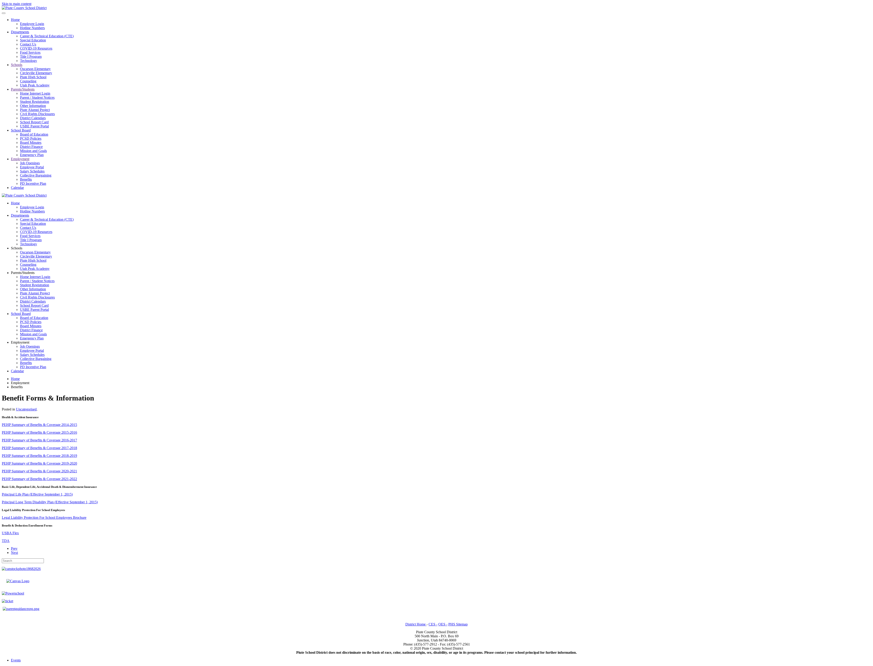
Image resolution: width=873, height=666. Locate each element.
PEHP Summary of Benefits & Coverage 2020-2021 (39, 471)
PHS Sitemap (458, 624)
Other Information (33, 106)
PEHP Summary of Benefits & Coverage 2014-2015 (39, 425)
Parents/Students (23, 89)
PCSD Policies (30, 138)
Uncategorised (26, 409)
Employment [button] (20, 342)
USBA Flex (10, 533)
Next (14, 553)
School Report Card (34, 122)
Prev (14, 548)
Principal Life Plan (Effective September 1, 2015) (37, 494)
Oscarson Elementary (35, 69)
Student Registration (34, 102)
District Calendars (33, 118)
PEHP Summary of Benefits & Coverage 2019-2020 (39, 463)
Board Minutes (30, 142)
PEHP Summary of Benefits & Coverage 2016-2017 (39, 440)
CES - (433, 624)
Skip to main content (16, 4)
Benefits (26, 179)
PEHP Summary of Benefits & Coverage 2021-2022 (39, 479)
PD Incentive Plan (33, 183)
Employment (20, 159)
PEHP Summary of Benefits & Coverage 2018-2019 (39, 456)
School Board (21, 130)
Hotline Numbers (32, 28)
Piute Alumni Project (35, 110)
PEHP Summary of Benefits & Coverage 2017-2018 (39, 448)
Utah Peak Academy (35, 85)
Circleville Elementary (36, 73)
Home (15, 20)
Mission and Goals (33, 151)
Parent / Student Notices (37, 97)
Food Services (30, 52)
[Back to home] (24, 8)
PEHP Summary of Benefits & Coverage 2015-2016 (39, 432)
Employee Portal (32, 167)
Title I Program (31, 56)
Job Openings (30, 163)
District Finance (31, 147)
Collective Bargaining (35, 175)
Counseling (28, 81)
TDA (6, 541)
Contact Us (28, 44)
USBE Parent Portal (34, 126)
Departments (20, 32)
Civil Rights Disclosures (37, 114)
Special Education (33, 40)
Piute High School (33, 77)
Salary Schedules (32, 171)
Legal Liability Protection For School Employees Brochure (44, 517)
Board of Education (34, 134)
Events (16, 660)
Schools (16, 65)
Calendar (17, 188)
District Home (415, 624)
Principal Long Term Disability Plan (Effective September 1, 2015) (50, 502)
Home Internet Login (35, 93)
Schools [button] (16, 248)
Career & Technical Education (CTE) (47, 36)
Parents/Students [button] (23, 273)
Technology (28, 61)
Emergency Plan (32, 155)
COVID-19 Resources (36, 48)
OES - (442, 624)
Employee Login (32, 24)
